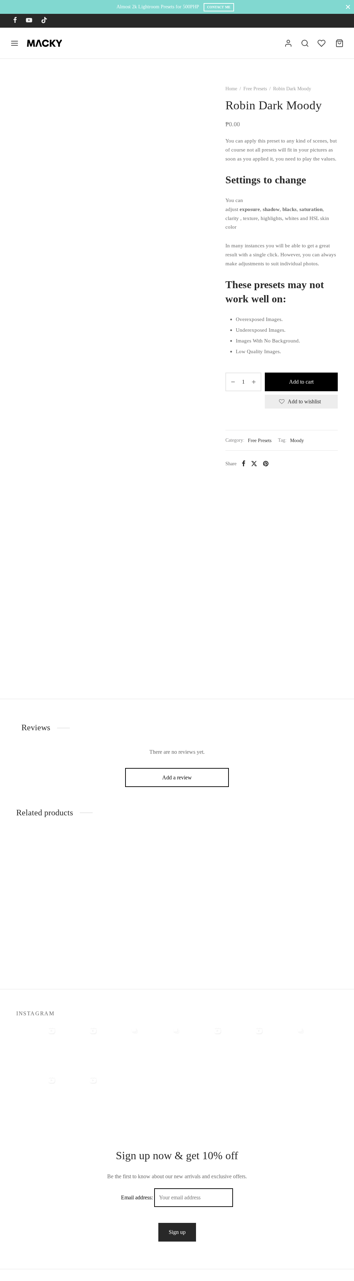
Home (231, 88)
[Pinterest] (265, 463)
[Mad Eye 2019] (301, 870)
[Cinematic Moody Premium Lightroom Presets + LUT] (135, 870)
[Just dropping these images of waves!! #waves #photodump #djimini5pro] (161, 1044)
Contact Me (219, 7)
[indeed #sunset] (244, 1044)
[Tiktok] (44, 21)
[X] (254, 463)
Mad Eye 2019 (281, 916)
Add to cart (301, 382)
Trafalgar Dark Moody (41, 916)
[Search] (305, 43)
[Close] (348, 6)
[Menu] (14, 43)
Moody (297, 440)
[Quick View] (64, 890)
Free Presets (255, 88)
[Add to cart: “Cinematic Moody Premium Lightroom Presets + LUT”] (124, 890)
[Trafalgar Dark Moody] (52, 870)
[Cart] (339, 43)
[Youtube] (29, 21)
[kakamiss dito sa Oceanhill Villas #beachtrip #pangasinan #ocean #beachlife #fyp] (37, 1044)
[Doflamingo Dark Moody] (218, 870)
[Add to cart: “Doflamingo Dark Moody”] (206, 890)
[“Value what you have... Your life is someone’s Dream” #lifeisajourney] (37, 1094)
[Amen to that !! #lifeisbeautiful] (78, 1094)
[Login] (288, 43)
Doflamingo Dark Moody (210, 916)
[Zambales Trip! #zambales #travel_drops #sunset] (286, 1044)
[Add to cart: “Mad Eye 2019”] (289, 890)
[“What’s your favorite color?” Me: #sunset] (78, 1044)
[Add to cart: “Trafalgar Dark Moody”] (41, 890)
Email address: (137, 1197)
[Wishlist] (322, 43)
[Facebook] (15, 21)
